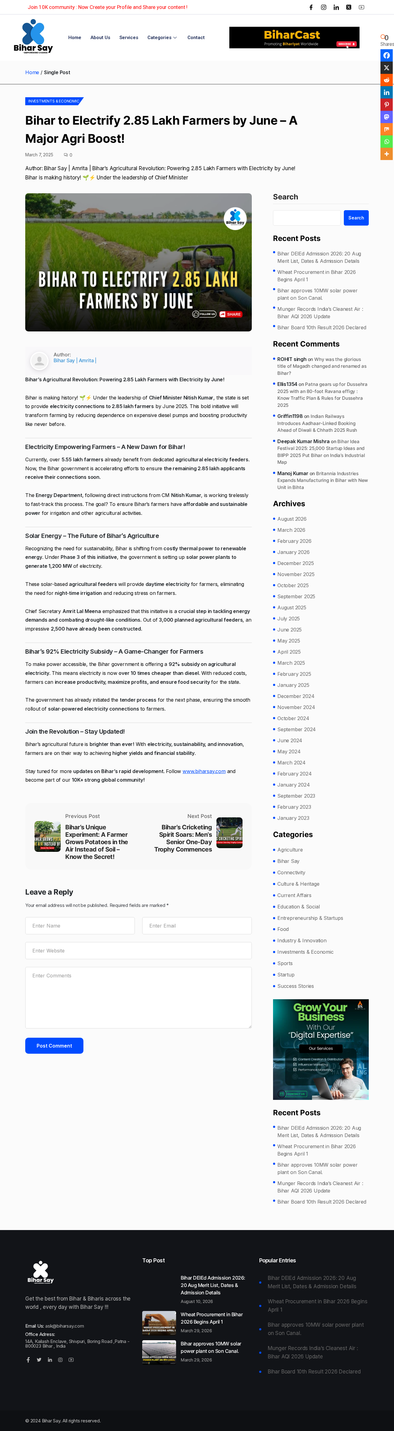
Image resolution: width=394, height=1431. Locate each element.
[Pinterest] (386, 104)
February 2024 (294, 774)
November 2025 (295, 574)
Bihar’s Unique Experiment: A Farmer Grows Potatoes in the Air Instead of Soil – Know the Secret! (96, 842)
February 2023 (294, 807)
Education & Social (298, 907)
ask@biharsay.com (64, 1326)
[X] (386, 68)
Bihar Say (288, 861)
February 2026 (294, 541)
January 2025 (293, 685)
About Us (100, 37)
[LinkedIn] (336, 7)
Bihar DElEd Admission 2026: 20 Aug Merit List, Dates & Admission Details (319, 257)
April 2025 (289, 652)
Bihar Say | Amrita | (75, 360)
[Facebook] (311, 7)
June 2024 (289, 740)
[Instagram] (323, 7)
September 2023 (296, 796)
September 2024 (296, 729)
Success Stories (295, 986)
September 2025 (296, 596)
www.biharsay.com (204, 771)
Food (283, 929)
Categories (159, 37)
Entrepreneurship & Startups (310, 918)
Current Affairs (294, 895)
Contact (196, 37)
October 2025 (293, 585)
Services (128, 37)
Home (74, 37)
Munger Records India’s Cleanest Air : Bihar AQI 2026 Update (320, 312)
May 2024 (288, 751)
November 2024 (296, 707)
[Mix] (386, 129)
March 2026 (291, 530)
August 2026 (292, 519)
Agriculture (290, 850)
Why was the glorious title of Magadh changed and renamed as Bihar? (321, 366)
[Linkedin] (386, 92)
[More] (386, 154)
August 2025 (291, 607)
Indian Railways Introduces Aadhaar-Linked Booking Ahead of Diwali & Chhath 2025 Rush (317, 423)
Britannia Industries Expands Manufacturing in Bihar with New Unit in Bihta (322, 480)
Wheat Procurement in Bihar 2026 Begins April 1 (316, 276)
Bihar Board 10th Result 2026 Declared (321, 327)
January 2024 (293, 785)
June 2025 (289, 630)
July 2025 (288, 618)
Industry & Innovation (302, 940)
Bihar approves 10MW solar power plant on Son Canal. (317, 294)
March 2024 (291, 763)
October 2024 (293, 718)
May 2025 (288, 641)
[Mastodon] (386, 117)
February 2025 (294, 674)
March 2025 (291, 663)
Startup (286, 975)
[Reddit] (386, 80)
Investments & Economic (53, 101)
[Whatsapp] (386, 141)
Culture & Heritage (298, 884)
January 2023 (293, 818)
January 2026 (293, 552)
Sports (285, 963)
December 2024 (295, 696)
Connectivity (291, 872)
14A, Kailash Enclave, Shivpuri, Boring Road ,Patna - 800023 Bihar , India (77, 1343)
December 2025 (295, 563)
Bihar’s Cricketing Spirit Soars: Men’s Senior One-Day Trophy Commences (183, 838)
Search (285, 197)
